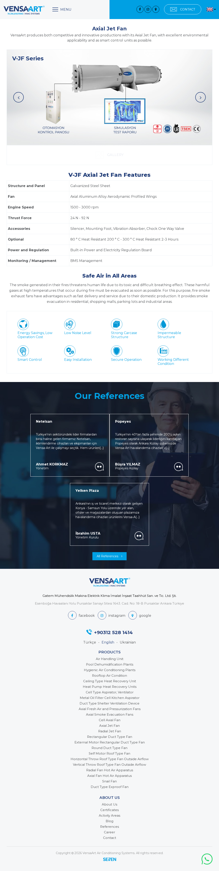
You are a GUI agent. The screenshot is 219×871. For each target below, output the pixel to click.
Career (109, 832)
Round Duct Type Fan (109, 748)
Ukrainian (128, 642)
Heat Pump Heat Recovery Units (109, 687)
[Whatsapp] (207, 859)
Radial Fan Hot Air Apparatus (109, 770)
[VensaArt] (140, 9)
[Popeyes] (178, 466)
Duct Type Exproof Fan (110, 787)
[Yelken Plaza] (139, 535)
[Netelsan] (99, 466)
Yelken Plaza (87, 491)
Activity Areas (109, 815)
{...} (102, 448)
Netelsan (44, 421)
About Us (109, 804)
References (109, 827)
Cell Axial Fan (109, 720)
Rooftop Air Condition (109, 675)
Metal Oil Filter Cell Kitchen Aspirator (109, 698)
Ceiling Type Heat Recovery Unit (109, 681)
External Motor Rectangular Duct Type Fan (109, 742)
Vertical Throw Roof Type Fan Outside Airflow (109, 764)
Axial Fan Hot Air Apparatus (109, 776)
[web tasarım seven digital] (109, 860)
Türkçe (89, 642)
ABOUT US (109, 797)
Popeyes (123, 421)
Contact (109, 838)
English (108, 642)
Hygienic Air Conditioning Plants (109, 670)
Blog (109, 821)
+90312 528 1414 (113, 632)
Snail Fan (109, 781)
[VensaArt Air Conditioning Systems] (24, 10)
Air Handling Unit (109, 659)
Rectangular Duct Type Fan (109, 737)
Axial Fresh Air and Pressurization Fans (110, 709)
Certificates (109, 810)
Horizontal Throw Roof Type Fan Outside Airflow (110, 759)
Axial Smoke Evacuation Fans (109, 714)
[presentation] (18, 97)
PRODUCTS (109, 652)
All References (108, 556)
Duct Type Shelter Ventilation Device (109, 703)
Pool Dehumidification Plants (109, 664)
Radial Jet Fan (109, 731)
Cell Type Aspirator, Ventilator (109, 692)
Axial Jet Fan (109, 726)
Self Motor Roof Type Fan (109, 753)
